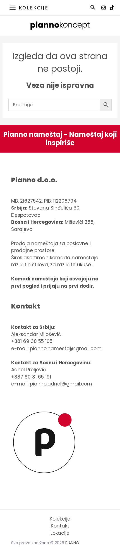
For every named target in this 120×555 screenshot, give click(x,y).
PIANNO (72, 543)
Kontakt (60, 525)
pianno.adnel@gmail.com (61, 383)
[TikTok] (111, 7)
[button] (92, 7)
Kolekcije (60, 519)
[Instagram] (103, 7)
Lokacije (60, 533)
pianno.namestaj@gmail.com (66, 348)
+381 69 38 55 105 (31, 341)
